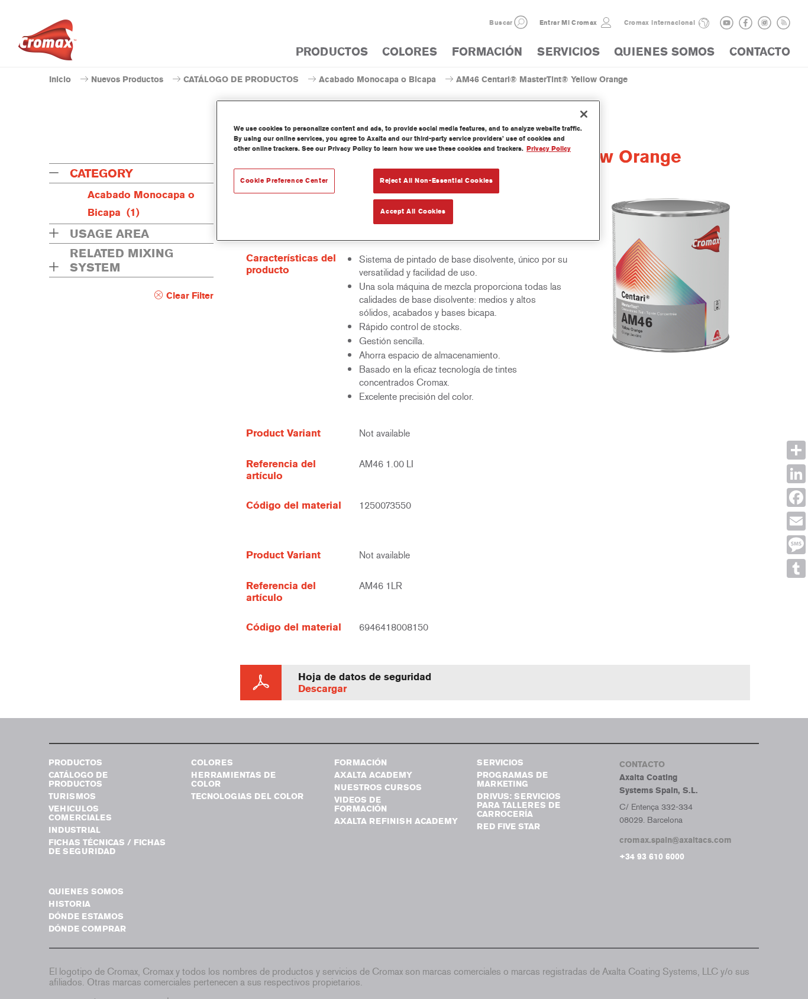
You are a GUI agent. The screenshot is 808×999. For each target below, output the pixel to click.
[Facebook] (796, 497)
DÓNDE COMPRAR (87, 928)
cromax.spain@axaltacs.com (675, 840)
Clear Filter (190, 295)
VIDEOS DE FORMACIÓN (360, 804)
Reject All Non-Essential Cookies (436, 180)
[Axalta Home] (47, 43)
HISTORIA (70, 904)
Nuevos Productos (127, 80)
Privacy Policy (548, 148)
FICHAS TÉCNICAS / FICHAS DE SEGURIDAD (107, 847)
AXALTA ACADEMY (373, 775)
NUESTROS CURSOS (378, 787)
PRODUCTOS (332, 52)
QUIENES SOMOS (664, 52)
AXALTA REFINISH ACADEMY (396, 821)
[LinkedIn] (796, 474)
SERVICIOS (568, 52)
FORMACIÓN (487, 52)
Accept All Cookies (412, 211)
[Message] (796, 545)
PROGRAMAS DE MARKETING (512, 779)
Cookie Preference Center (284, 180)
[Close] (584, 114)
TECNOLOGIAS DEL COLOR (247, 796)
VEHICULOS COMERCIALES (80, 813)
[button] (521, 22)
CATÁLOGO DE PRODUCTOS (241, 80)
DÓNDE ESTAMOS (86, 916)
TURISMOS (72, 796)
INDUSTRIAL (75, 830)
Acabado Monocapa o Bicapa (377, 80)
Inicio (60, 80)
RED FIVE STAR (508, 826)
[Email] (796, 521)
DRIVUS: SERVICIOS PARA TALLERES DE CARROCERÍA (519, 805)
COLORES (409, 52)
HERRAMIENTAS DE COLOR (233, 779)
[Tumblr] (796, 568)
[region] (408, 170)
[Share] (796, 450)
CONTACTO (759, 52)
